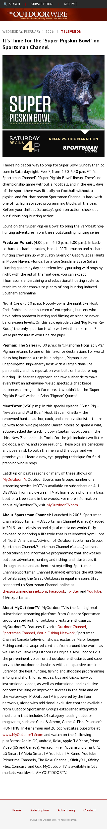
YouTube (94, 591)
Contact (89, 810)
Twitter (73, 591)
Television (71, 31)
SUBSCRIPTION (42, 4)
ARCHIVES (70, 4)
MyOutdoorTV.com (62, 504)
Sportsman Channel (18, 632)
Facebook (57, 591)
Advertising (66, 810)
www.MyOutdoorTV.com (22, 734)
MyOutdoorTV (14, 479)
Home (16, 810)
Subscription (39, 810)
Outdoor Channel (71, 626)
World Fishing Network (56, 632)
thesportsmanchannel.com (24, 591)
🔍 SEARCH (11, 4)
